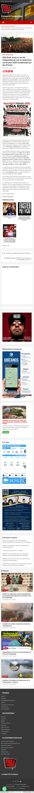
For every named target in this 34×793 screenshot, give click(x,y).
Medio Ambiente (5, 729)
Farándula (3, 733)
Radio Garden (4, 752)
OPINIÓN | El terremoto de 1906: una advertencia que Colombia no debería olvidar (14, 422)
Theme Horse (25, 786)
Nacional (3, 719)
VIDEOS (3, 702)
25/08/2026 (5, 627)
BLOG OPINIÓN (5, 709)
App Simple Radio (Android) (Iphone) (10, 743)
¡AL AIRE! (3, 698)
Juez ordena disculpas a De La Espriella (12, 550)
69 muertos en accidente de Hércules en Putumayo (17, 253)
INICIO (3, 696)
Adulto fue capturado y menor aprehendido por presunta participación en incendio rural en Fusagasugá (16, 595)
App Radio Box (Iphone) (7, 747)
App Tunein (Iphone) (6, 745)
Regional (5, 571)
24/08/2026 (5, 656)
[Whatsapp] (4, 789)
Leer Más (5, 432)
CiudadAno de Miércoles (7, 705)
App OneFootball (5, 754)
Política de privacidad (9, 786)
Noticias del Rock (7, 54)
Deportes (3, 725)
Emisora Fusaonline (12, 16)
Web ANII (3, 749)
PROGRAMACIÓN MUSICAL (8, 700)
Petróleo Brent (27, 792)
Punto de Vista (5, 727)
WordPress (22, 788)
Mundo (3, 721)
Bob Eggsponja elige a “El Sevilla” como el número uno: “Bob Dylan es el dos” (17, 258)
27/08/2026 (5, 599)
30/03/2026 (5, 68)
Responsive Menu (31, 1)
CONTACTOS (4, 707)
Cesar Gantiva (12, 68)
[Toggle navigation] (3, 22)
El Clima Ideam (5, 731)
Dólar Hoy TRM (4, 792)
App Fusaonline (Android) (7, 741)
